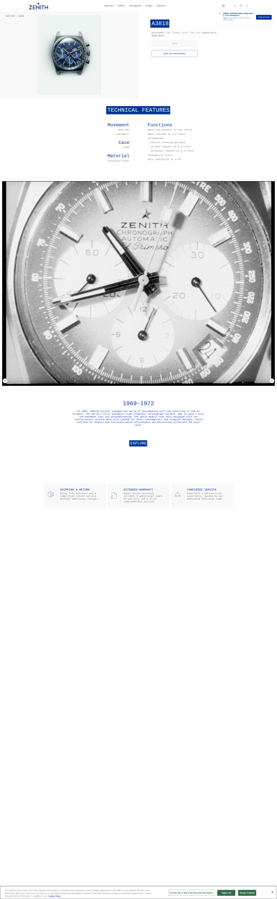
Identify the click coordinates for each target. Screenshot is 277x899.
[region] (138, 892)
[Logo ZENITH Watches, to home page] (38, 5)
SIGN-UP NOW (264, 17)
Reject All (226, 892)
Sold (174, 43)
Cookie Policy (54, 896)
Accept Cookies (247, 892)
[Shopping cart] (240, 5)
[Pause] (5, 381)
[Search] (235, 5)
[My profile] (246, 5)
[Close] (272, 892)
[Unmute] (272, 381)
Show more (157, 35)
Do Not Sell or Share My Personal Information (191, 892)
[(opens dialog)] (134, 93)
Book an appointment (175, 54)
